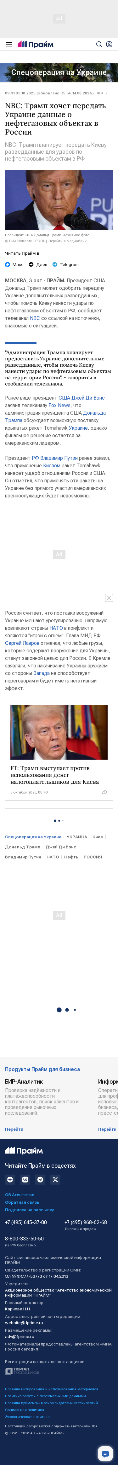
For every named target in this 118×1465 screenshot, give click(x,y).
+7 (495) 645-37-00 (26, 1222)
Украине (78, 428)
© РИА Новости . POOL (25, 241)
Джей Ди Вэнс (88, 398)
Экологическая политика (27, 1417)
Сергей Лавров (22, 643)
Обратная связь (22, 1202)
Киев (98, 836)
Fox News (59, 405)
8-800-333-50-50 (24, 1241)
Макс (18, 264)
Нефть (71, 856)
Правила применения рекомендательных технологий (51, 1403)
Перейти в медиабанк (67, 241)
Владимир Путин (59, 458)
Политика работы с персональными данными (45, 1396)
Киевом (51, 466)
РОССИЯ (93, 856)
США (64, 398)
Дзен (41, 264)
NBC (35, 318)
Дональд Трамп (22, 846)
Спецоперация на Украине (59, 72)
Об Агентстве (19, 1194)
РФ (35, 458)
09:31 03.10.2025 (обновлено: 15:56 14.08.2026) (49, 93)
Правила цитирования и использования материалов (51, 1389)
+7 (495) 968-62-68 (86, 1225)
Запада (41, 673)
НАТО (56, 628)
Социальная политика (24, 1410)
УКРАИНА (77, 836)
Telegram (69, 264)
